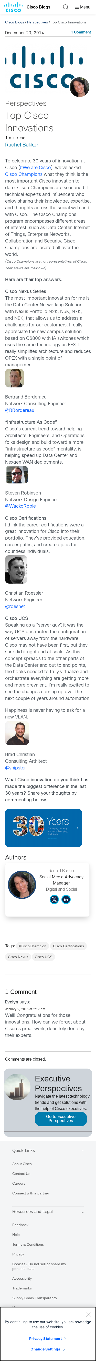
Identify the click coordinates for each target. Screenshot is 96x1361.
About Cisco (22, 1164)
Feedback (20, 1225)
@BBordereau (19, 411)
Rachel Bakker (21, 145)
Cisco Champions (23, 174)
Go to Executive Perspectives (61, 1119)
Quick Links (23, 1150)
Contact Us (21, 1174)
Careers (18, 1183)
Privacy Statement (45, 1338)
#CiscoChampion (32, 946)
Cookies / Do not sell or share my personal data (39, 1266)
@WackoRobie (20, 506)
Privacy (18, 1254)
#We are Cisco (35, 168)
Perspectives (37, 22)
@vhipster (15, 768)
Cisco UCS (43, 957)
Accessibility (22, 1278)
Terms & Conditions (28, 1244)
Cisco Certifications (68, 946)
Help (16, 1235)
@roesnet (15, 607)
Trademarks (22, 1288)
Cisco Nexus (18, 957)
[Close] (88, 1314)
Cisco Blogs (38, 7)
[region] (48, 1334)
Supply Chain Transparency (34, 1298)
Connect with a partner (30, 1193)
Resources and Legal (32, 1211)
